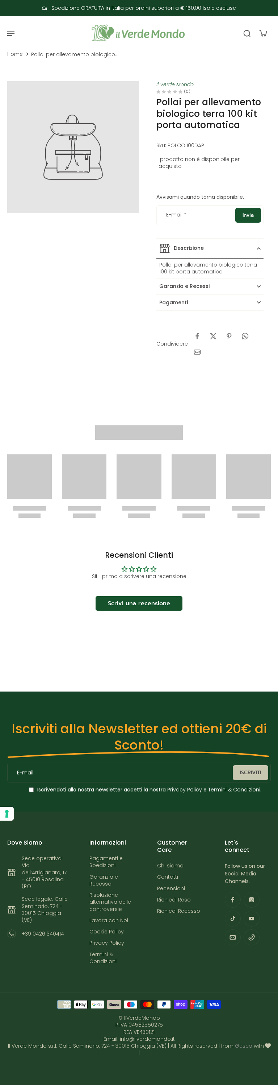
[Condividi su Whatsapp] (245, 336)
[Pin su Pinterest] (229, 336)
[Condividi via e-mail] (197, 352)
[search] (247, 33)
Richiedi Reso (174, 899)
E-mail (176, 215)
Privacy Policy (184, 789)
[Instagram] (252, 900)
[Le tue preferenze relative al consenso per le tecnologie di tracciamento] (7, 814)
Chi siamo (170, 865)
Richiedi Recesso (178, 911)
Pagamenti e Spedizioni (106, 862)
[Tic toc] (233, 919)
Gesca (243, 1045)
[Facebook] (233, 900)
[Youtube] (252, 919)
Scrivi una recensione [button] (139, 603)
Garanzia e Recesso (103, 880)
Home (15, 54)
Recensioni (171, 888)
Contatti (167, 877)
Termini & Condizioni (234, 789)
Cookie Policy (106, 931)
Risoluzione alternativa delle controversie (110, 902)
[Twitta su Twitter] (213, 336)
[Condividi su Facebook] (197, 336)
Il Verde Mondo (175, 84)
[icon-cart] (263, 33)
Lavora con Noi (108, 920)
